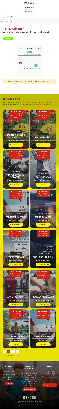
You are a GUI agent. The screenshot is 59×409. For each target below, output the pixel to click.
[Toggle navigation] (56, 17)
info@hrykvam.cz (29, 11)
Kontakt (9, 383)
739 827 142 (10, 377)
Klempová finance (49, 385)
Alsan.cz (41, 405)
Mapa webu (38, 402)
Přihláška (8, 38)
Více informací (14, 145)
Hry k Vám (29, 3)
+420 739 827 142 (29, 9)
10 (20, 63)
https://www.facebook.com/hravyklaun (37, 104)
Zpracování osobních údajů (25, 402)
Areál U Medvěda (29, 389)
